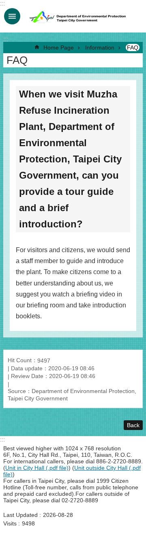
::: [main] (5, 39)
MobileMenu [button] (12, 16)
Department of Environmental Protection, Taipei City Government (78, 16)
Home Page (58, 47)
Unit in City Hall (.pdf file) (37, 468)
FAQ (132, 47)
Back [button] (133, 425)
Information (99, 47)
